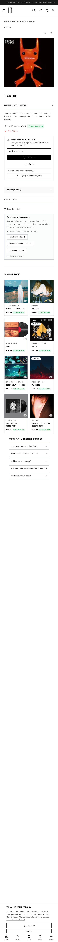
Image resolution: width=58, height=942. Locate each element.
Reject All (29, 931)
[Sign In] (53, 10)
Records (15, 21)
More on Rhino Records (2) (19, 243)
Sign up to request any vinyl (31, 176)
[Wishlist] (40, 10)
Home (6, 21)
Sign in (31, 164)
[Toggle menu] (3, 10)
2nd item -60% (19, 312)
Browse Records (15, 250)
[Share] (51, 33)
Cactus (7, 27)
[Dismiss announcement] (54, 2)
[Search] (33, 10)
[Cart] (46, 10)
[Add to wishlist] (45, 33)
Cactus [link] (32, 21)
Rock (24, 21)
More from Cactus (16, 237)
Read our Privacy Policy (15, 919)
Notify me (31, 157)
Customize (31, 925)
